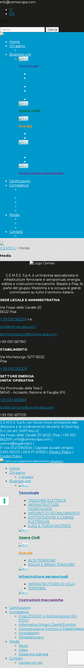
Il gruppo (26, 50)
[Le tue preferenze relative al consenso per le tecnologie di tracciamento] (4, 501)
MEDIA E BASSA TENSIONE (51, 138)
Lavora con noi (30, 236)
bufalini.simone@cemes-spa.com (27, 407)
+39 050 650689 (13, 400)
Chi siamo (17, 46)
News (23, 219)
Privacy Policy (60, 452)
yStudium (56, 461)
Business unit (20, 54)
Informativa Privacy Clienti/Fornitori (47, 198)
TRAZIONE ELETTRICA (47, 74)
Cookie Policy (11, 456)
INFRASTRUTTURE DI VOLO (51, 157)
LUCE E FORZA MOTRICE (49, 99)
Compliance (19, 185)
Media (14, 215)
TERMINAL (37, 161)
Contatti (16, 232)
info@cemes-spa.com (18, 327)
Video (23, 223)
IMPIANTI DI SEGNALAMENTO (54, 86)
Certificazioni (19, 181)
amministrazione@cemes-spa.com (28, 334)
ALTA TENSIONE (42, 134)
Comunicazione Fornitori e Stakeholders (51, 202)
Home (14, 42)
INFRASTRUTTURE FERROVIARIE (43, 80)
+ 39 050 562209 (13, 319)
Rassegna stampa (33, 227)
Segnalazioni (29, 206)
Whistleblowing (31, 211)
